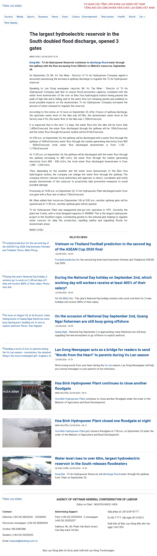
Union (65, 16)
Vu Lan (108, 365)
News (55, 16)
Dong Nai (34, 62)
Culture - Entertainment (84, 16)
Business (43, 16)
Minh (65, 298)
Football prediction (65, 259)
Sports (30, 16)
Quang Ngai (61, 331)
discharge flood (99, 62)
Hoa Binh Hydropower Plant (70, 398)
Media (20, 16)
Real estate (107, 16)
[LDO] (26, 246)
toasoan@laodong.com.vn (23, 540)
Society (8, 16)
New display (10, 22)
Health (121, 16)
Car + (142, 16)
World (132, 16)
